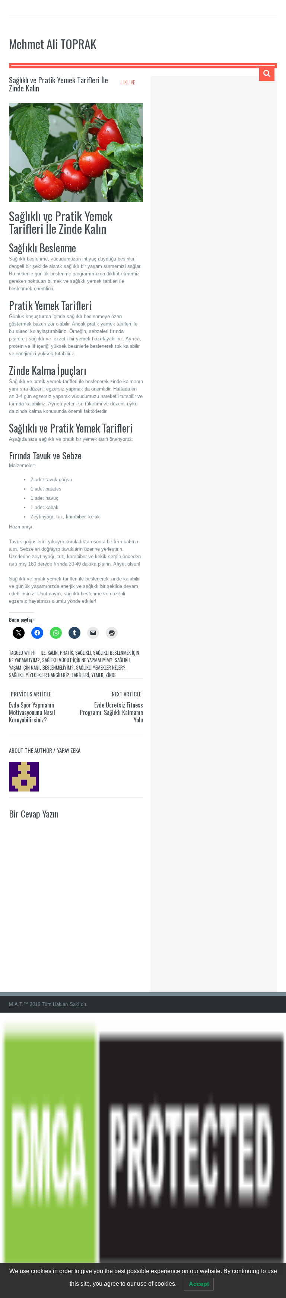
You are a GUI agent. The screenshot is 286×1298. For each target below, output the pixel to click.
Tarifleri (80, 675)
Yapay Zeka (68, 750)
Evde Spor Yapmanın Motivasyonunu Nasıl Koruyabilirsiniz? (32, 712)
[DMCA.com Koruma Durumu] (143, 1155)
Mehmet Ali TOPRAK (52, 43)
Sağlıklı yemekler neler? (100, 667)
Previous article (31, 694)
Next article (126, 694)
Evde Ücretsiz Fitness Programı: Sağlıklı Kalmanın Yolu (111, 712)
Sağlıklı (83, 652)
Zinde (110, 675)
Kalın (53, 652)
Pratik (66, 652)
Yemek (97, 675)
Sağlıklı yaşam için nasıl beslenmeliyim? (69, 663)
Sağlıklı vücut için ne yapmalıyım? (77, 660)
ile (43, 652)
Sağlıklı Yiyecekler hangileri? (39, 675)
